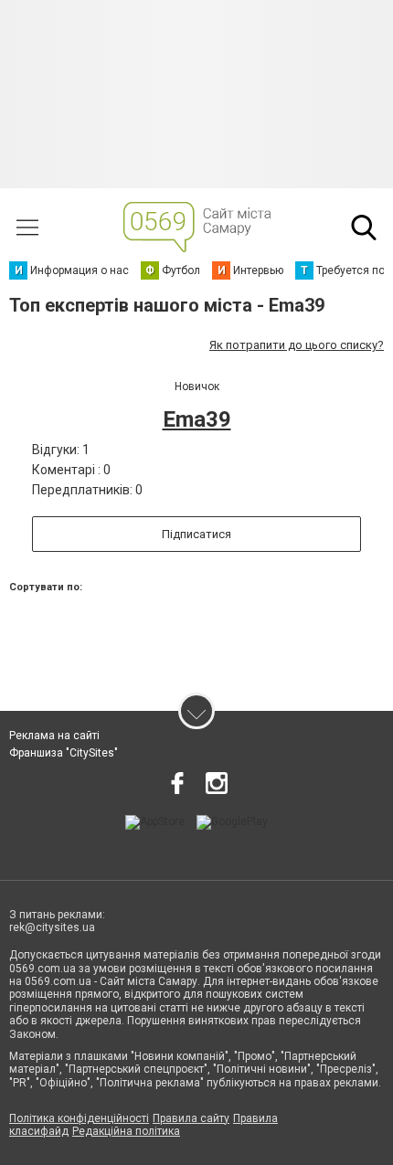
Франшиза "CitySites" (63, 753)
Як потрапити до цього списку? (296, 345)
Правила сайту (191, 1118)
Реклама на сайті (54, 735)
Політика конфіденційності (79, 1118)
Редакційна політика (126, 1131)
